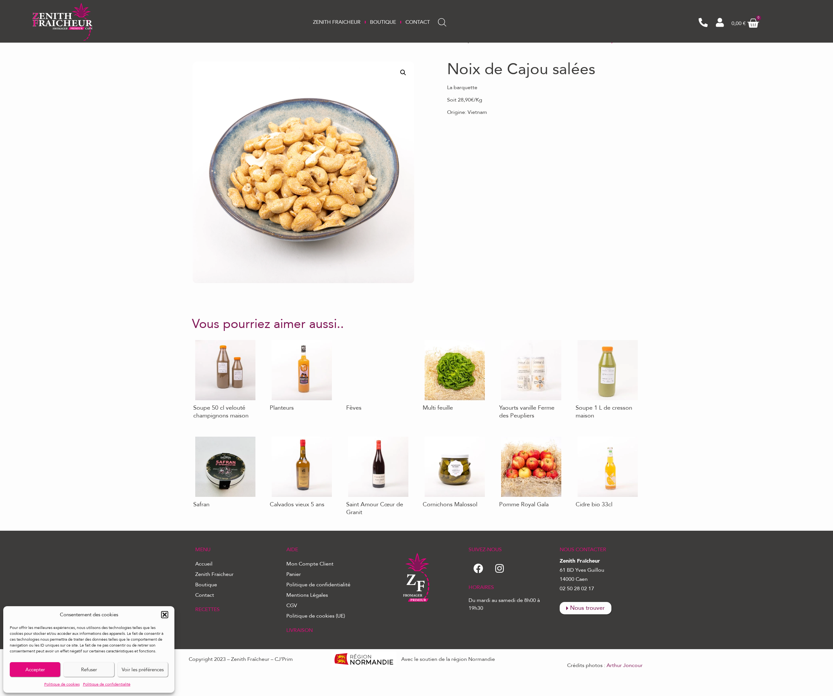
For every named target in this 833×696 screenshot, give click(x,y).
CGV (291, 605)
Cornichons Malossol (446, 436)
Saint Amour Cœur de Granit (370, 439)
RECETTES (207, 609)
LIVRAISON (299, 630)
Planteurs (279, 340)
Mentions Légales (307, 595)
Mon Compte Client (310, 563)
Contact (417, 22)
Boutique (383, 22)
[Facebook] (478, 568)
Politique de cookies (62, 684)
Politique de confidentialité (106, 684)
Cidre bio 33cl (591, 436)
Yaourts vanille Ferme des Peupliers (528, 342)
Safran (199, 436)
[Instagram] (499, 568)
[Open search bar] (442, 22)
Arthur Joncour (625, 665)
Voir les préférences (143, 669)
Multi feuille (435, 340)
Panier (293, 574)
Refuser (89, 669)
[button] (164, 614)
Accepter (35, 669)
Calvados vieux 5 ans (292, 436)
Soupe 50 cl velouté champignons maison (217, 342)
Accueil (203, 563)
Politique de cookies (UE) (315, 616)
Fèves (352, 340)
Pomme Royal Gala (520, 436)
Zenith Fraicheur (337, 22)
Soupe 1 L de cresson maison (599, 342)
